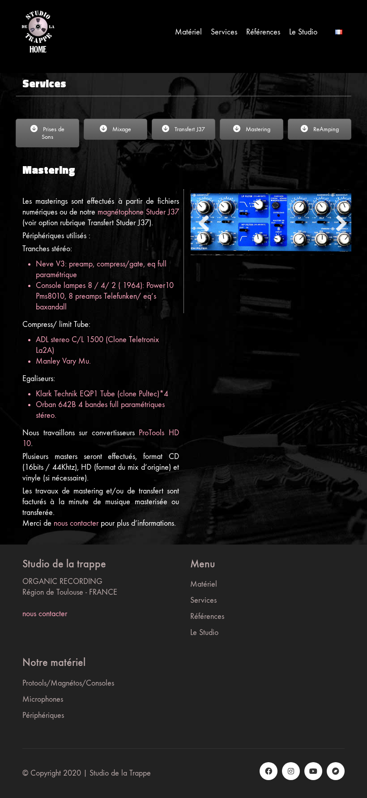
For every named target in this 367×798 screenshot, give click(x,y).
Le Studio (204, 632)
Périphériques (43, 715)
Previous (204, 224)
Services (203, 600)
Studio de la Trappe (120, 773)
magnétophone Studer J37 (138, 212)
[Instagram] (291, 771)
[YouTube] (313, 771)
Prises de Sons (52, 133)
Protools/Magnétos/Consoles (68, 683)
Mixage (121, 129)
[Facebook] (268, 771)
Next (338, 224)
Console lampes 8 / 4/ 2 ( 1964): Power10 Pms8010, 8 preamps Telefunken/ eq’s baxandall (105, 296)
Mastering (257, 129)
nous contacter (76, 523)
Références (207, 616)
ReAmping (325, 129)
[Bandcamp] (336, 771)
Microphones (42, 699)
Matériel (203, 584)
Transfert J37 (189, 129)
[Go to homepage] (38, 32)
